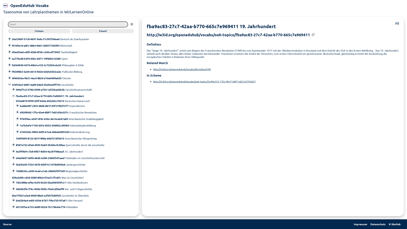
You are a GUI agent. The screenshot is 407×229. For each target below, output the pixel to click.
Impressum (360, 224)
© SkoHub (395, 224)
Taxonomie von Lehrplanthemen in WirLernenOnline (48, 12)
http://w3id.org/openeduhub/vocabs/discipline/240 (182, 69)
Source (7, 224)
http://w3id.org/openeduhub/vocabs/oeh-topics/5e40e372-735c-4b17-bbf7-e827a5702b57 (204, 81)
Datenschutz (378, 224)
